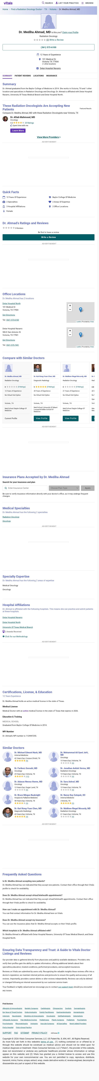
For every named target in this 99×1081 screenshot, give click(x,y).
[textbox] (25, 488)
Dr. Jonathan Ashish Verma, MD (75, 768)
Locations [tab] (38, 76)
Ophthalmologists (64, 1016)
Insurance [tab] (51, 76)
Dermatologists (79, 1008)
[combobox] (25, 488)
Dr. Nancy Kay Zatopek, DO (72, 795)
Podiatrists (71, 1020)
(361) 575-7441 (12, 345)
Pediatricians (44, 1020)
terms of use (47, 1042)
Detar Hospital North (11, 622)
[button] (80, 309)
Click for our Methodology (16, 636)
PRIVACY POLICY (39, 1033)
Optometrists (78, 1016)
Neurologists (16, 1016)
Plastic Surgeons (58, 1020)
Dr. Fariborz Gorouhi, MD (25, 768)
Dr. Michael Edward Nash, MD (28, 752)
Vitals (92, 322)
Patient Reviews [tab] (23, 76)
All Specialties (62, 1024)
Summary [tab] (7, 76)
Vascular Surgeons (47, 1024)
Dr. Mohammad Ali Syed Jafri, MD (74, 753)
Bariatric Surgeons (31, 1008)
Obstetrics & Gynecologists (34, 1016)
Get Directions (9, 315)
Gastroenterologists (63, 1012)
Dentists (68, 1008)
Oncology (7, 521)
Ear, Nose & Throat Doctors (12, 1012)
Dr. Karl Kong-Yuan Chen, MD (44, 376)
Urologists (34, 1024)
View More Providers (48, 137)
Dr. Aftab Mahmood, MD (22, 117)
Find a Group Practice (24, 1027)
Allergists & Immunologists (12, 1008)
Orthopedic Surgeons (10, 1020)
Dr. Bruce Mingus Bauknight (27, 795)
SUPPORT (7, 1033)
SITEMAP (24, 1033)
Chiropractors (58, 1008)
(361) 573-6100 (12, 320)
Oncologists (50, 1016)
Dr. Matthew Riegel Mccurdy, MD (75, 376)
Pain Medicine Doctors (28, 1020)
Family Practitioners (46, 1012)
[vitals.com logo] (8, 3)
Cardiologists (45, 1008)
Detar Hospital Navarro (50, 68)
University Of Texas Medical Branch (18, 627)
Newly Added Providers (78, 1024)
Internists (6, 1016)
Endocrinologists (31, 1012)
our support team (65, 987)
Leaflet (79, 322)
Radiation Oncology (11, 517)
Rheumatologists (21, 1024)
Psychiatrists (82, 1020)
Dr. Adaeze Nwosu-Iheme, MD (28, 782)
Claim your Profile (70, 32)
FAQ (16, 1033)
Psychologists (8, 1024)
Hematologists (78, 1012)
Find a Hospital (8, 1027)
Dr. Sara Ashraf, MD (69, 782)
